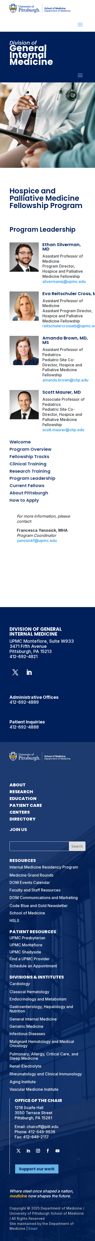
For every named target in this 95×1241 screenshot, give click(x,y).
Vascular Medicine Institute (34, 1089)
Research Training (30, 471)
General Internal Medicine (33, 1019)
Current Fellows (27, 485)
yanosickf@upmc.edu (37, 540)
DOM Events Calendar (30, 882)
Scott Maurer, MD (61, 392)
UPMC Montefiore (26, 944)
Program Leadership (32, 478)
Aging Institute (23, 1081)
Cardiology (20, 983)
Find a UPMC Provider (30, 958)
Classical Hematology (29, 991)
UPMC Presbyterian (27, 937)
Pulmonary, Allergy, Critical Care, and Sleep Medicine (44, 1056)
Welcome (20, 442)
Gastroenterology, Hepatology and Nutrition (41, 1008)
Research (21, 792)
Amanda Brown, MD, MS (65, 340)
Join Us (18, 829)
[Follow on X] (15, 672)
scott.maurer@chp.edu (63, 429)
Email (33, 1228)
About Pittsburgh (29, 493)
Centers (20, 812)
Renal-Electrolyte (25, 1066)
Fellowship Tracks (29, 456)
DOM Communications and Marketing (44, 897)
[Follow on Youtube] (57, 1151)
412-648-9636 (41, 1131)
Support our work (37, 1169)
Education (23, 798)
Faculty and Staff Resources (35, 890)
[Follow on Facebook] (48, 1151)
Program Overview (30, 449)
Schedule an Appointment (33, 965)
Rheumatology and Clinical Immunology (46, 1073)
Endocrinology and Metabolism (38, 999)
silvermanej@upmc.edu (64, 281)
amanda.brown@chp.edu (65, 380)
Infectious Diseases (27, 1033)
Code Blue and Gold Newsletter (39, 905)
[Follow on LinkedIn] (29, 672)
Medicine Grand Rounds (31, 875)
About (18, 785)
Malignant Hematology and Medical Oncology (42, 1043)
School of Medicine (27, 913)
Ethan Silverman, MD (61, 246)
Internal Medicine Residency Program (44, 867)
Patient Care (26, 805)
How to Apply (24, 500)
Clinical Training (28, 464)
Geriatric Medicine (26, 1026)
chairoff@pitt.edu (42, 1126)
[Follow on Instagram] (38, 1151)
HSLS (14, 920)
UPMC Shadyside (25, 952)
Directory (23, 819)
